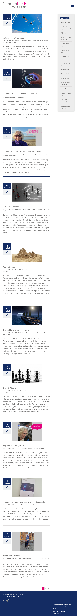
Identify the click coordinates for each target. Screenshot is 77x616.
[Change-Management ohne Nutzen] (27, 315)
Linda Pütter (8, 41)
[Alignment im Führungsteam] (27, 431)
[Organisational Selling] (27, 192)
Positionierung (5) (65, 64)
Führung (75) (65, 33)
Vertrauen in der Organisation (14, 38)
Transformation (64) (66, 94)
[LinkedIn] (3, 600)
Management (39, 154)
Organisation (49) (65, 57)
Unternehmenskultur (10, 560)
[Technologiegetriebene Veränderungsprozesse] (27, 78)
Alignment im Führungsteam (13, 446)
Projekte (5, 98)
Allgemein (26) (65, 22)
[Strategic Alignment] (27, 373)
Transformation (12, 42)
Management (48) (65, 51)
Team (8, 211)
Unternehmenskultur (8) (66, 107)
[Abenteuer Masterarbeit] (27, 541)
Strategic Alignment (10, 388)
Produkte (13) (65, 69)
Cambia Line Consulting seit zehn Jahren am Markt (22, 151)
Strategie (34, 391)
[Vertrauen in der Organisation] (27, 23)
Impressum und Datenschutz (11, 596)
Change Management (26, 41)
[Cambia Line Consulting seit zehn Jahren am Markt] (27, 136)
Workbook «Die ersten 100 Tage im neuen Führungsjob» (24, 502)
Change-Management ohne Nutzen (16, 330)
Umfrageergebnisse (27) (66, 100)
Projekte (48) (65, 74)
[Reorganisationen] (27, 252)
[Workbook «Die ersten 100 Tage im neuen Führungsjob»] (27, 487)
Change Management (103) (66, 27)
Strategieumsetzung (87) (66, 83)
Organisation (39, 41)
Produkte (47, 209)
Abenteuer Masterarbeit (11, 556)
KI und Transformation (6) (66, 38)
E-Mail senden (57, 613)
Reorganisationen (9, 267)
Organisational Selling (11, 206)
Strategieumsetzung (12, 98)
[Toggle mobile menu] (72, 5)
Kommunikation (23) (66, 44)
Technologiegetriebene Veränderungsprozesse (20, 93)
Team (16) (64, 89)
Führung (34, 41)
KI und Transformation (42, 96)
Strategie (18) (65, 78)
